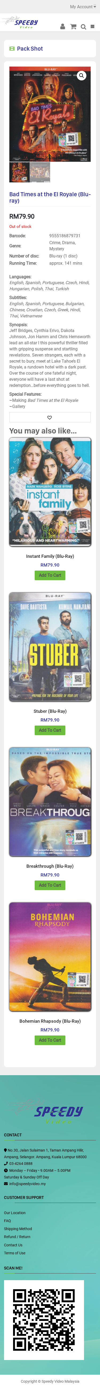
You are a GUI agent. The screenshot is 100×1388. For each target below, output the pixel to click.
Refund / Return (17, 1237)
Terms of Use (14, 1253)
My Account (81, 6)
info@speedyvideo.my (27, 1184)
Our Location (15, 1213)
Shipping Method (18, 1229)
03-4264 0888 (21, 1163)
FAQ (7, 1221)
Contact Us (13, 1245)
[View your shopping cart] (74, 26)
